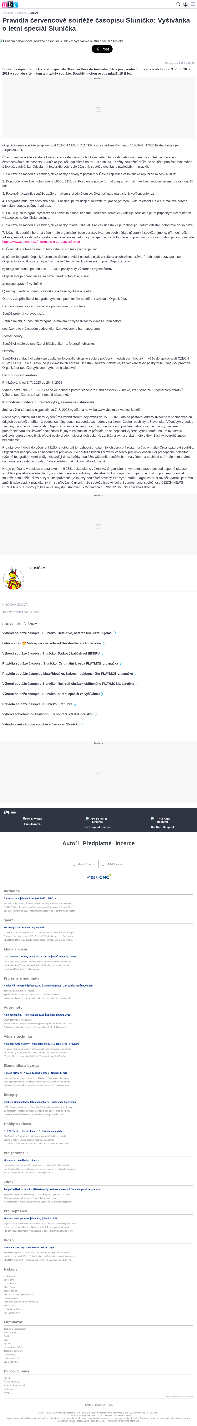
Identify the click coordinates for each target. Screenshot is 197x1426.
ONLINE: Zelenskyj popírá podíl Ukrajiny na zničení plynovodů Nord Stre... (38, 907)
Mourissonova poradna (17, 1218)
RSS (110, 1404)
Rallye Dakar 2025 (34, 1014)
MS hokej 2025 (12, 927)
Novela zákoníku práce (36, 1073)
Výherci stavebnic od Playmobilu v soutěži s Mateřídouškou (47, 714)
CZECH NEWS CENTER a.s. (75, 1413)
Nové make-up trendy (64, 956)
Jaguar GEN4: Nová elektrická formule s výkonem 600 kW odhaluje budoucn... (40, 1223)
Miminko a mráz (52, 985)
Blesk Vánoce (12, 898)
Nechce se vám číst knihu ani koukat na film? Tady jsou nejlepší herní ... (37, 1227)
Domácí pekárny (40, 1102)
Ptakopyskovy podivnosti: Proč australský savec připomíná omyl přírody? (38, 1231)
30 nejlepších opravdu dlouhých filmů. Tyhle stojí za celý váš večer (35, 1056)
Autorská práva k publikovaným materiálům (27, 1418)
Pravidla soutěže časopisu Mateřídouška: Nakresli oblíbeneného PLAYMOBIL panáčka (67, 674)
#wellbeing (24, 1160)
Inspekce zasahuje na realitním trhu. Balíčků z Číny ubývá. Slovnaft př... (37, 1078)
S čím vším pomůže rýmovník (84, 1189)
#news (35, 1160)
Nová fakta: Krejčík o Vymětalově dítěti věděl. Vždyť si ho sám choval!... (37, 965)
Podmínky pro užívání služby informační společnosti (74, 1418)
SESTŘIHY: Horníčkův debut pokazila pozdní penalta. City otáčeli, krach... (38, 940)
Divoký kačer (29, 1131)
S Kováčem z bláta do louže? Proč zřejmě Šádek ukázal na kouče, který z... (39, 936)
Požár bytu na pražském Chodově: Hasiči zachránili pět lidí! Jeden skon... (38, 961)
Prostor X (9, 1247)
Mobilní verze (114, 864)
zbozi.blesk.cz (10, 1291)
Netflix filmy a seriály (50, 1131)
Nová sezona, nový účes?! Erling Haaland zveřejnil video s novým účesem (39, 1256)
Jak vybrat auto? (12, 1313)
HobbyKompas (11, 1298)
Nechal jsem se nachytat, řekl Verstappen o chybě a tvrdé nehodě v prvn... (39, 1023)
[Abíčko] (9, 7)
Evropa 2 (8, 1393)
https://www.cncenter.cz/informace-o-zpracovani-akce (41, 242)
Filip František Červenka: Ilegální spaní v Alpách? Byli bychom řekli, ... (36, 1136)
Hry (14, 812)
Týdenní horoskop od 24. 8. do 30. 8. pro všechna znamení (31, 994)
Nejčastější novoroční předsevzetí (23, 985)
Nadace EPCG (59, 1073)
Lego (6, 1340)
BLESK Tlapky (12, 1131)
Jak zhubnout (11, 956)
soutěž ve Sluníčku (27, 612)
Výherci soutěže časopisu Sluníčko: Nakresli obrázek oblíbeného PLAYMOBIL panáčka (68, 684)
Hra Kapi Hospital (162, 827)
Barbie (7, 1336)
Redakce (100, 1404)
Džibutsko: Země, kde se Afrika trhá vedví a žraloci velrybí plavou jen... (37, 1143)
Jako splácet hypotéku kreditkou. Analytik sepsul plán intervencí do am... (38, 1082)
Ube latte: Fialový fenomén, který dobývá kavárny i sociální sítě (33, 1114)
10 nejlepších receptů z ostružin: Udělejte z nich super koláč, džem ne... (37, 1111)
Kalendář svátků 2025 (33, 898)
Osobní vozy (10, 1283)
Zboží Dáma (9, 1287)
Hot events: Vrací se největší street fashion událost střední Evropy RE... (37, 1165)
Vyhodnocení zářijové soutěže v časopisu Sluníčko (40, 724)
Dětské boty (9, 1354)
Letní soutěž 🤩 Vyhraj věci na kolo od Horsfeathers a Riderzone (51, 643)
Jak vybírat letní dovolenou (78, 985)
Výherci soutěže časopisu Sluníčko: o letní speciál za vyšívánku (51, 694)
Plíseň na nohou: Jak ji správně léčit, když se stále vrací (30, 1198)
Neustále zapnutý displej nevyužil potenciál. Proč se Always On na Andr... (38, 1049)
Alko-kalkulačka (13, 1014)
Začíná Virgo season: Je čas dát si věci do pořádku (28, 1172)
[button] (192, 4)
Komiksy (36, 1218)
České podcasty (11, 1382)
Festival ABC (50, 1218)
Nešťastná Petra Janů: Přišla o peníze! (22, 969)
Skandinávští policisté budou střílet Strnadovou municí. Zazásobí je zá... (37, 1085)
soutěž (7, 612)
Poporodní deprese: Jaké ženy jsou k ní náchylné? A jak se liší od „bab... (38, 1194)
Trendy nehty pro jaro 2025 (36, 956)
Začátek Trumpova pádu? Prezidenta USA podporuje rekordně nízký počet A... (40, 911)
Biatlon (26, 927)
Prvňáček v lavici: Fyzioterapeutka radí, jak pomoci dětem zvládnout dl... (37, 998)
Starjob (7, 1378)
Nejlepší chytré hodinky (17, 1044)
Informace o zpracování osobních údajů (119, 1418)
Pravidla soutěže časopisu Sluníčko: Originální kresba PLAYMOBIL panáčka (60, 663)
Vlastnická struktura (180, 1418)
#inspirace (10, 1160)
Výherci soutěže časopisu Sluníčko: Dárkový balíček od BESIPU (51, 653)
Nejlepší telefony (41, 1044)
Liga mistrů (38, 927)
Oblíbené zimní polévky (17, 1102)
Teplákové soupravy (13, 1351)
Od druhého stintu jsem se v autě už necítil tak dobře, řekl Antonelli (35, 1027)
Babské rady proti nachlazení (50, 1189)
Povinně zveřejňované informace (123, 1421)
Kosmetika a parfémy (14, 1347)
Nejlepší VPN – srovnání (66, 1044)
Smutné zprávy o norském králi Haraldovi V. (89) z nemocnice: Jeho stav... (39, 903)
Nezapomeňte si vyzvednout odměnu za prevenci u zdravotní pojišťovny (38, 1202)
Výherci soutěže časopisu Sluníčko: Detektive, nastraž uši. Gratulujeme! (57, 633)
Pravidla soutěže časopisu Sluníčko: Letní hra (37, 704)
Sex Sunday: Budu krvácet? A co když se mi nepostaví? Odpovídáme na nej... (40, 1169)
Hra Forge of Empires (97, 827)
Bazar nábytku (11, 1362)
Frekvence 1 (10, 1389)
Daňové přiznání (13, 1073)
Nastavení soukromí (159, 1418)
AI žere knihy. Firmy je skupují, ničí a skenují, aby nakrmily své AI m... (36, 1052)
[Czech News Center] (105, 876)
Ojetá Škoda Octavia (13, 1309)
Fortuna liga (47, 1247)
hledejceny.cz (10, 1276)
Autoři (70, 843)
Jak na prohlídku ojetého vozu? (18, 1294)
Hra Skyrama (32, 823)
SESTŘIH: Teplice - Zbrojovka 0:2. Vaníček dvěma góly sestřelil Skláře (37, 1252)
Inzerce (125, 843)
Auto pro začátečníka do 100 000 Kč (21, 1302)
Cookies (144, 1418)
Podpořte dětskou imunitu (18, 1189)
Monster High (10, 1332)
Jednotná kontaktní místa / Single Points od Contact (82, 1421)
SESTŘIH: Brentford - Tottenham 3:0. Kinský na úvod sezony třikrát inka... (38, 1260)
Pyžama (8, 1343)
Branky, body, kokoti (28, 1247)
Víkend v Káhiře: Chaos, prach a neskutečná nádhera (29, 1140)
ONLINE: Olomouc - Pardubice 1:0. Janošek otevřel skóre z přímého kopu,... (40, 932)
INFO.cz (52, 898)
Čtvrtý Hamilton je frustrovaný (18, 1020)
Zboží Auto (9, 1305)
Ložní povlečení (11, 1358)
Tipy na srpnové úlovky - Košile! (19, 991)
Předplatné (97, 843)
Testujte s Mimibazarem (15, 1329)
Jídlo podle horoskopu (64, 1102)
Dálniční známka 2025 (58, 1014)
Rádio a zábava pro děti (15, 1385)
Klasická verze (85, 864)
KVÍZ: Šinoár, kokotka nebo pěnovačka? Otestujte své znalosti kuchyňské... (39, 1107)
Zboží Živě (9, 1280)
